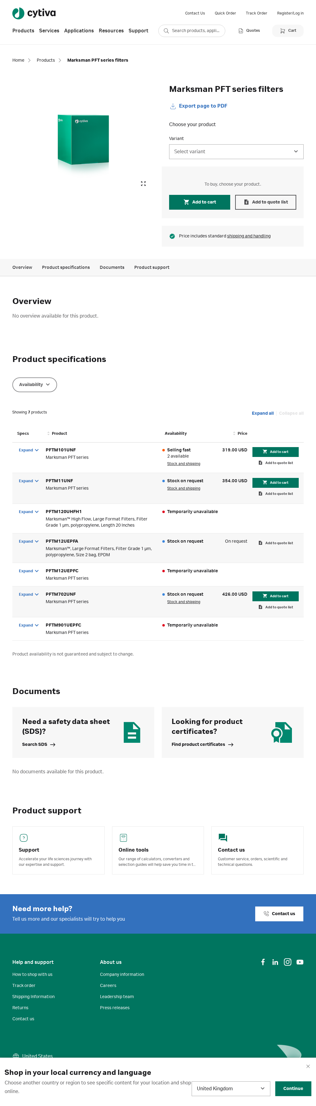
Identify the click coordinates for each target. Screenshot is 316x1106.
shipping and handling (249, 236)
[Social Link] (263, 962)
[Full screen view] (143, 184)
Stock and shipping (183, 464)
